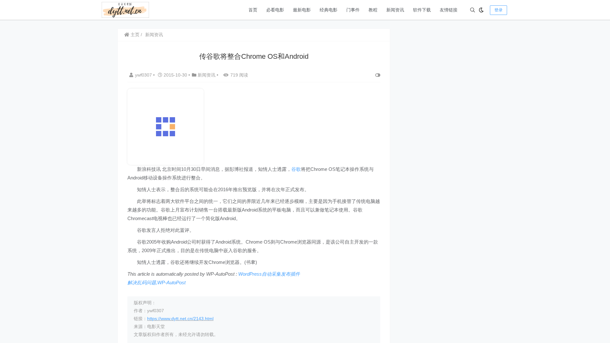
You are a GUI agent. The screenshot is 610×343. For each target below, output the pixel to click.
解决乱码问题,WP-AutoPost (156, 282)
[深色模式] (481, 10)
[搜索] (472, 10)
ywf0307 (144, 74)
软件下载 (422, 9)
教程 (373, 9)
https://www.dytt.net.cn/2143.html (180, 318)
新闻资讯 (395, 9)
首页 (252, 9)
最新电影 (302, 9)
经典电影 (328, 9)
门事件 (353, 9)
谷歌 (296, 169)
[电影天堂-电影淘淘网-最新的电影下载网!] (125, 9)
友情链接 (449, 9)
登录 (498, 10)
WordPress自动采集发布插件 (269, 274)
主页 (134, 34)
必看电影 (275, 9)
